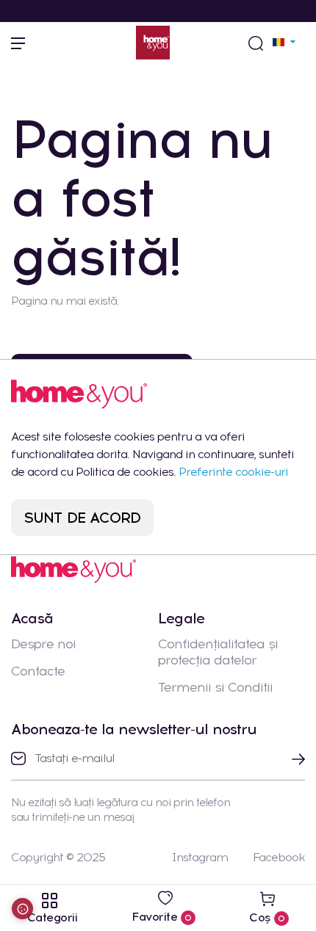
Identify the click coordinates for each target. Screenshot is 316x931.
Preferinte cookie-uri (233, 472)
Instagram (199, 857)
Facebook (279, 857)
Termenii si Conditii (215, 687)
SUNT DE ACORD (82, 517)
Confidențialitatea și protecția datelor (218, 652)
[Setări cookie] (22, 908)
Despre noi (43, 644)
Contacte (38, 671)
